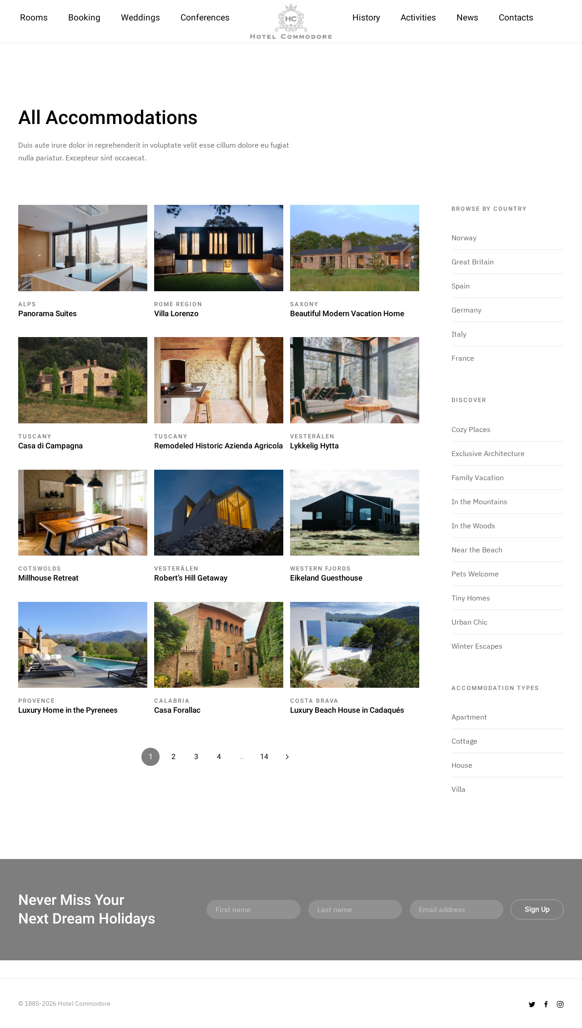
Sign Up (537, 909)
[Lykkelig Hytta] (354, 379)
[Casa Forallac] (218, 644)
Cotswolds (39, 568)
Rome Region (178, 304)
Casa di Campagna (50, 446)
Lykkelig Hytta (314, 446)
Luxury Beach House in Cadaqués (347, 710)
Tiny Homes (471, 597)
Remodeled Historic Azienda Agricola (218, 446)
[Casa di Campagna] (82, 379)
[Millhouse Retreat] (82, 511)
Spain (461, 285)
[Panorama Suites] (82, 247)
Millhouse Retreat (48, 578)
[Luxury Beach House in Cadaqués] (354, 644)
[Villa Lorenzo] (218, 247)
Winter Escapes (477, 646)
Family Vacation (478, 477)
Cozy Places (471, 429)
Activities (418, 17)
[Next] (287, 757)
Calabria (172, 700)
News (467, 17)
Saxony (304, 304)
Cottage (464, 740)
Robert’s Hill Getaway (190, 578)
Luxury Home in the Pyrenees (68, 710)
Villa (459, 789)
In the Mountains (479, 501)
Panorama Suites (47, 313)
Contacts (516, 17)
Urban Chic (469, 621)
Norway (464, 237)
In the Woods (473, 525)
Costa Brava (314, 700)
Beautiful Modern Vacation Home (347, 313)
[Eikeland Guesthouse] (354, 511)
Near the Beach (477, 549)
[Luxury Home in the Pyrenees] (82, 644)
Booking (84, 17)
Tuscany (35, 436)
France (463, 358)
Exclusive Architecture (488, 453)
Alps (27, 304)
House (462, 765)
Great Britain (473, 261)
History (366, 17)
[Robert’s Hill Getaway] (218, 511)
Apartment (469, 716)
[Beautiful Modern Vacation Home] (354, 247)
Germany (467, 309)
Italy (459, 333)
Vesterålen (312, 436)
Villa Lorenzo (176, 313)
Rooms (34, 17)
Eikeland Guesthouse (326, 578)
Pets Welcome (475, 573)
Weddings (140, 17)
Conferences (205, 17)
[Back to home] (291, 21)
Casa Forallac (177, 710)
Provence (36, 700)
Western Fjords (320, 568)
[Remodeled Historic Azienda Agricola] (218, 379)
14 (264, 756)
